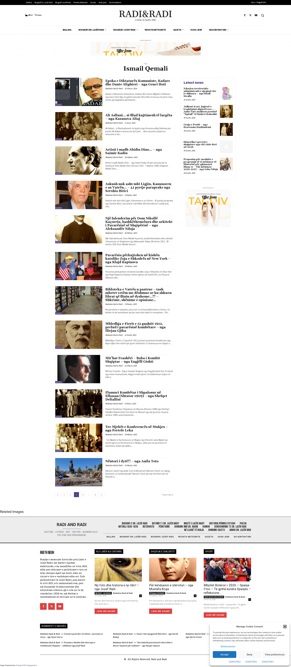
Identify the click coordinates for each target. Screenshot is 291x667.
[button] (284, 626)
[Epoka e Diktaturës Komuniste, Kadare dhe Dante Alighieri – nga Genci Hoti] (78, 92)
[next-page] (101, 494)
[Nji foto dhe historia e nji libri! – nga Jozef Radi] (118, 569)
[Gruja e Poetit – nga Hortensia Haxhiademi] (226, 129)
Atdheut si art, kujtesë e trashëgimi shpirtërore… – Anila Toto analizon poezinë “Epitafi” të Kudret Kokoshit (200, 110)
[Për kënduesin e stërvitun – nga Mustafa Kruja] (172, 569)
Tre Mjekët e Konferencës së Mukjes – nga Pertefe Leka (136, 428)
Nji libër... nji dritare (103, 593)
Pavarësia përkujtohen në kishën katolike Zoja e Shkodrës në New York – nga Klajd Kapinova (138, 258)
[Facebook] (245, 15)
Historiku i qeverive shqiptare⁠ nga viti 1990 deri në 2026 (200, 145)
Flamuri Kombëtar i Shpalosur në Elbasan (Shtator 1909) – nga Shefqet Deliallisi (136, 396)
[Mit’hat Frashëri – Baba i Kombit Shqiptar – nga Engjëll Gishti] (78, 369)
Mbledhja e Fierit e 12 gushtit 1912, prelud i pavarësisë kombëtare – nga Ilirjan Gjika (135, 327)
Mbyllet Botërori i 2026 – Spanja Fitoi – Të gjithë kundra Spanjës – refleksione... (227, 589)
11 (95, 494)
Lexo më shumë (106, 611)
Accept (225, 654)
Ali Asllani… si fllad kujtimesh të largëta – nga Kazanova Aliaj (138, 117)
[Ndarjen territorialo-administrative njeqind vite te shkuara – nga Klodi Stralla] (226, 93)
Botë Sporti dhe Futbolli (214, 597)
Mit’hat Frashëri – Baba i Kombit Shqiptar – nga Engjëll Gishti (132, 360)
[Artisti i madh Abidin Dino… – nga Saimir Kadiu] (78, 160)
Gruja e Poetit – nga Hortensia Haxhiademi (197, 126)
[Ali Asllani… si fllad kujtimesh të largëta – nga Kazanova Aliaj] (78, 126)
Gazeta (59, 105)
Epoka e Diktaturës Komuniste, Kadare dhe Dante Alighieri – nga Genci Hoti (137, 82)
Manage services (228, 646)
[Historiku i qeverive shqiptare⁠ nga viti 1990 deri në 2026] (226, 146)
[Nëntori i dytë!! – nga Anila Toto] (78, 472)
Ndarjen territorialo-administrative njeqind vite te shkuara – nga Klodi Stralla (200, 92)
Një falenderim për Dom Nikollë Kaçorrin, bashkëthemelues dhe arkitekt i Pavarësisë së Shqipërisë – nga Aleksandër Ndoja (138, 224)
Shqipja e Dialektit (157, 593)
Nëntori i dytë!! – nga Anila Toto (132, 461)
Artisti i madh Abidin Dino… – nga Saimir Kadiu (133, 151)
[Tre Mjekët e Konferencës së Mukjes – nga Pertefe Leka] (78, 438)
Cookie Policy (235, 661)
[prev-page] (57, 494)
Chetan (19, 665)
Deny (250, 654)
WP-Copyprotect (30, 665)
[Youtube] (256, 15)
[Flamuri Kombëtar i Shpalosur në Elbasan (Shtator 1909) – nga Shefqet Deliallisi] (78, 403)
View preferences (274, 654)
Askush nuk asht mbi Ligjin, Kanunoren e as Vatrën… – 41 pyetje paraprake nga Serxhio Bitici (138, 187)
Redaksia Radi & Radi (113, 88)
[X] (250, 15)
